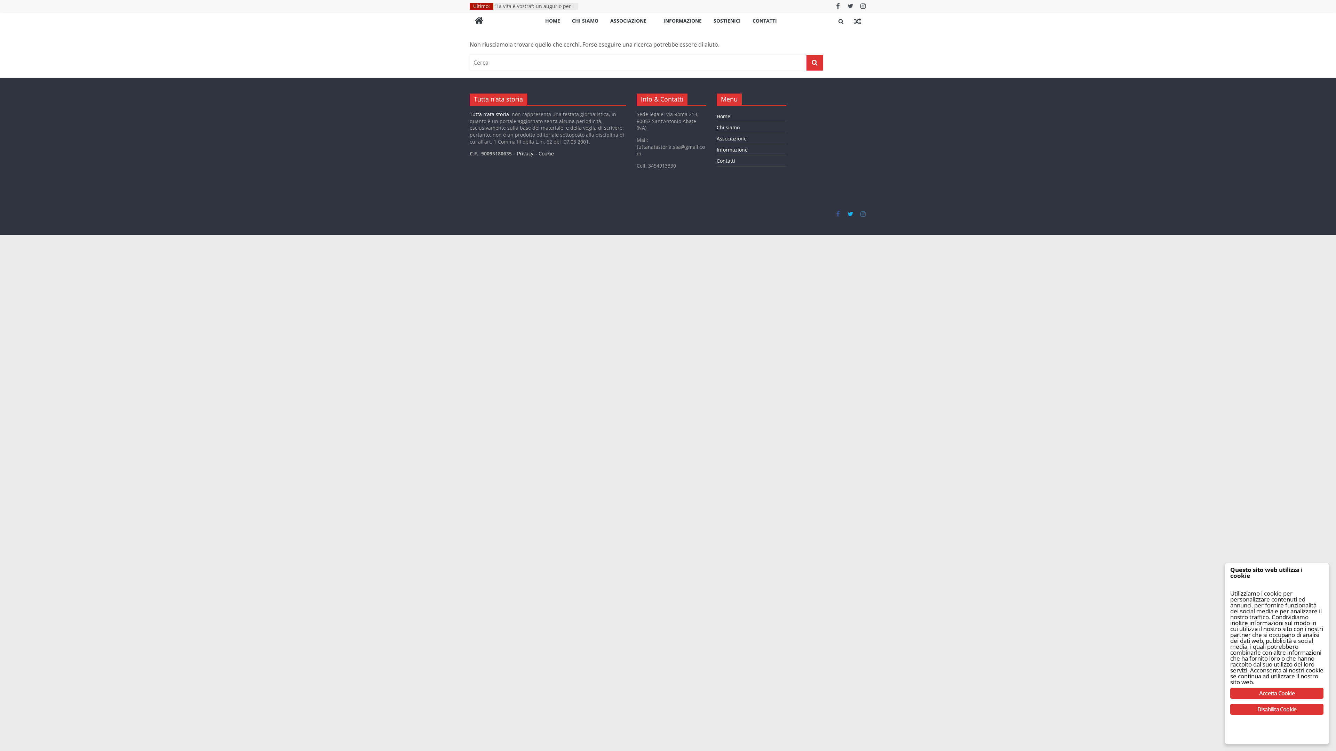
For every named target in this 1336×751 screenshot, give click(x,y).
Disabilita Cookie (1276, 709)
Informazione (682, 20)
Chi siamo (585, 20)
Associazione (628, 20)
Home (552, 20)
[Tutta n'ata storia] (479, 21)
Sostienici (727, 20)
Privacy (525, 153)
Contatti (765, 20)
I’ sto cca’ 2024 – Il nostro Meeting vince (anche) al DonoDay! (533, 7)
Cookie (546, 153)
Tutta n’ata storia (489, 114)
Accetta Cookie (1277, 693)
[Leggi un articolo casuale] (857, 21)
